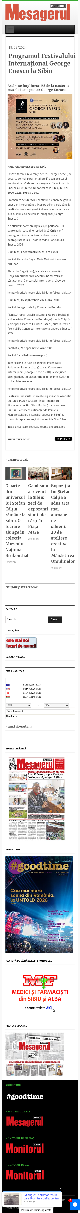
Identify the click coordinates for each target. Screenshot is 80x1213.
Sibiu (62, 426)
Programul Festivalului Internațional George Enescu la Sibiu (42, 63)
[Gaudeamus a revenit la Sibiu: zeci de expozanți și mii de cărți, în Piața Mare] (38, 475)
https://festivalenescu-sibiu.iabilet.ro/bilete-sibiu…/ (39, 292)
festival (33, 426)
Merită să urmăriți (18, 726)
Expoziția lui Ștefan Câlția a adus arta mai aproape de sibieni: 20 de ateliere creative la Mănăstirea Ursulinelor (61, 523)
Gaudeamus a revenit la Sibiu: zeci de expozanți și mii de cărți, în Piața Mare (38, 509)
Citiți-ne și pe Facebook (21, 587)
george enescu (49, 426)
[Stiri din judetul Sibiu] (37, 12)
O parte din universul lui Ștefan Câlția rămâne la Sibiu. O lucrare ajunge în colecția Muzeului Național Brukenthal (15, 520)
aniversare (21, 426)
